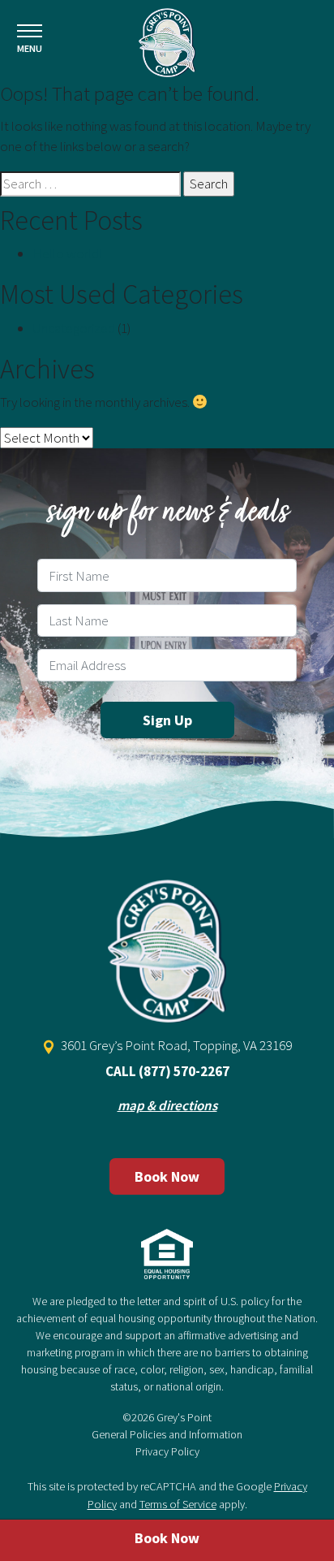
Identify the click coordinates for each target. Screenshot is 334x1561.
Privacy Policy (167, 1451)
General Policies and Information (167, 1434)
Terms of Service (177, 1504)
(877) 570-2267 (184, 1071)
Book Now (167, 1176)
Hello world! (67, 253)
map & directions (167, 1105)
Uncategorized (73, 328)
